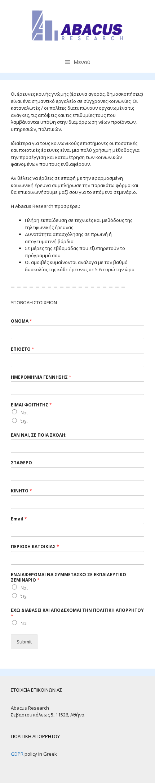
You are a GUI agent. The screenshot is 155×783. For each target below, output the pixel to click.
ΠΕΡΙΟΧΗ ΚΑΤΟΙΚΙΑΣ (35, 547)
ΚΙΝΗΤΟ (21, 491)
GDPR (17, 754)
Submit (24, 641)
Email (19, 519)
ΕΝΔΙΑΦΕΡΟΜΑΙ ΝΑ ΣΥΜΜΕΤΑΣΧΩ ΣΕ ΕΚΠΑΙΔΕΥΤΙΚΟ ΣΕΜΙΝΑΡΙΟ (68, 577)
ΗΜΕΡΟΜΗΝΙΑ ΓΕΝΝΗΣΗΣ (41, 377)
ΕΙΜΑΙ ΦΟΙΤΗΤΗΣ (31, 405)
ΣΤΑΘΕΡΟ (21, 463)
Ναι (24, 413)
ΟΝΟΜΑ (21, 321)
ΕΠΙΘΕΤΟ (22, 349)
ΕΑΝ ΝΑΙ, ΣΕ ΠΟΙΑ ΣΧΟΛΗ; (39, 435)
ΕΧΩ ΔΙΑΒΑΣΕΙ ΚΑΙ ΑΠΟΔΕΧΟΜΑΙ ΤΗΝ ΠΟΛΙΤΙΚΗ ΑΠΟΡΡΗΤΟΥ (77, 613)
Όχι (24, 421)
